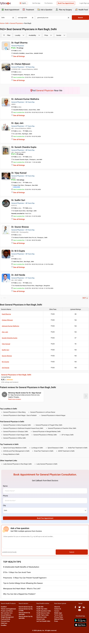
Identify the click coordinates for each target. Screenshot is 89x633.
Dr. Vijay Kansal (18, 173)
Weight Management (7, 617)
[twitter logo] (79, 608)
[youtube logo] (79, 611)
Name (5, 486)
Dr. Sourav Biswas (20, 227)
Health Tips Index (41, 609)
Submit (71, 552)
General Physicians (16, 23)
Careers (56, 611)
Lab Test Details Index (43, 621)
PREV (4, 298)
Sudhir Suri (5, 350)
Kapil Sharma (6, 314)
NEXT (84, 298)
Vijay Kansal (6, 344)
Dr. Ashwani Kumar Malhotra (25, 99)
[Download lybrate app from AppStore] (80, 626)
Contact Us (57, 609)
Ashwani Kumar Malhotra (10, 326)
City (4, 505)
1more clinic (16, 187)
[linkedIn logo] (83, 608)
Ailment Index (40, 619)
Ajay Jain (5, 332)
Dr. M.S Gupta (18, 251)
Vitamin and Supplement (8, 609)
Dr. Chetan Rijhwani (20, 64)
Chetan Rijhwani (7, 320)
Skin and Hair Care (6, 613)
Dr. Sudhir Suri (18, 200)
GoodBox (4, 625)
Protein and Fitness (7, 611)
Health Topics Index (42, 615)
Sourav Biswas (7, 356)
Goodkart (4, 607)
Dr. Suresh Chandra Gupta (23, 147)
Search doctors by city (25, 607)
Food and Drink (5, 619)
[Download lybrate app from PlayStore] (80, 622)
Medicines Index (41, 617)
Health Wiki (39, 607)
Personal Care (5, 621)
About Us (57, 607)
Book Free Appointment (66, 3)
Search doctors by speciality (24, 613)
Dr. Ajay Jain (17, 123)
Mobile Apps (58, 613)
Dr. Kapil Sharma (19, 42)
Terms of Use (58, 615)
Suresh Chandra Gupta (9, 338)
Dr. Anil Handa (18, 275)
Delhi (7, 23)
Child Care (4, 623)
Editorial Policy (58, 619)
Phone (5, 496)
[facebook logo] (75, 608)
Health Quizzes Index (43, 613)
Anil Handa (5, 368)
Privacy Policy (58, 617)
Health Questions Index (43, 611)
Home (2, 23)
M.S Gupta (5, 362)
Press (56, 621)
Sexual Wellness (6, 615)
